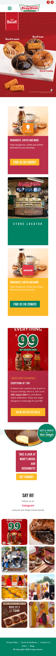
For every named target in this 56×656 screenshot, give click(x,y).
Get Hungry (26, 477)
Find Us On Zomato (25, 304)
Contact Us (44, 642)
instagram (28, 505)
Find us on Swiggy (24, 162)
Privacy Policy (12, 642)
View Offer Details (28, 412)
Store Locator (28, 224)
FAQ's (24, 646)
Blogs (32, 646)
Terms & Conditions (29, 642)
